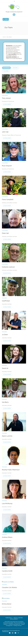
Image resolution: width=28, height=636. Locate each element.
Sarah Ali (5, 368)
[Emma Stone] (14, 598)
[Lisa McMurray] (14, 489)
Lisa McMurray (7, 503)
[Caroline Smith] (14, 556)
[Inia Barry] (14, 387)
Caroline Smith (7, 571)
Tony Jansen (6, 98)
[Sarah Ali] (14, 354)
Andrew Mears (7, 537)
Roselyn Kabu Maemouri (11, 470)
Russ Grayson (7, 166)
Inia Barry (5, 402)
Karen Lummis (7, 436)
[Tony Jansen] (14, 83)
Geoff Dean (6, 301)
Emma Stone (6, 604)
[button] (14, 14)
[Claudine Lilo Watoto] (14, 582)
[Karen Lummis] (14, 421)
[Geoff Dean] (14, 286)
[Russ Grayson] (14, 151)
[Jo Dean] (14, 320)
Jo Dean (5, 334)
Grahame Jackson (8, 267)
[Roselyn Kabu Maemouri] (14, 455)
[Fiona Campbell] (14, 185)
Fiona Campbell (7, 199)
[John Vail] (14, 117)
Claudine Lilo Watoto (9, 587)
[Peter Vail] (14, 219)
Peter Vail (5, 233)
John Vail (5, 132)
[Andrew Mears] (14, 523)
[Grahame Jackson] (14, 252)
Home (4, 37)
